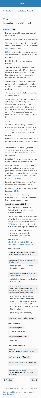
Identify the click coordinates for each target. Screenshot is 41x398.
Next (33, 380)
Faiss (22, 3)
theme (23, 392)
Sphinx (12, 392)
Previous (9, 380)
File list (9, 11)
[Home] (3, 11)
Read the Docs (8, 394)
